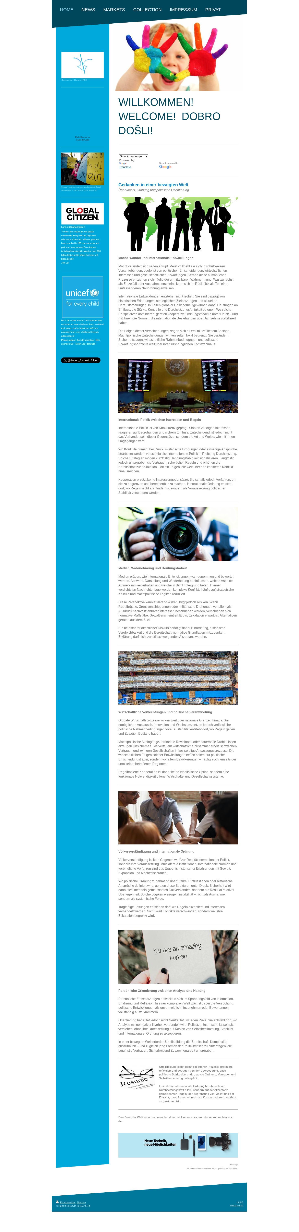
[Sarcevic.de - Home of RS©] (82, 65)
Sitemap (81, 1202)
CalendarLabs (82, 140)
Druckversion (67, 1202)
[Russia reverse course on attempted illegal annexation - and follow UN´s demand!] (82, 169)
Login (240, 1202)
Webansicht (236, 1205)
